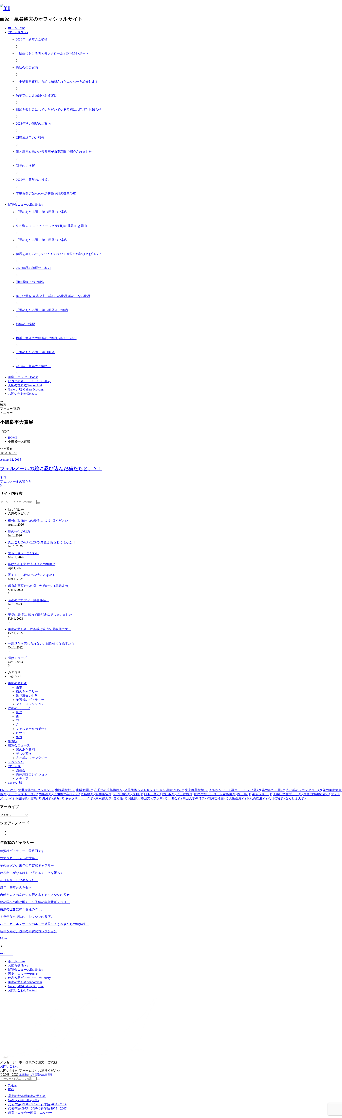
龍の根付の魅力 (19, 531)
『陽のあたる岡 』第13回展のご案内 (41, 240)
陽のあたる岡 (25, 749)
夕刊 (137, 794)
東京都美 (103, 798)
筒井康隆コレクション (32, 774)
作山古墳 (184, 794)
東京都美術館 (196, 790)
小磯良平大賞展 (28, 798)
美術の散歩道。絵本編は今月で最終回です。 (39, 629)
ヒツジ (20, 733)
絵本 (19, 687)
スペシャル (16, 762)
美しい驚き (24, 753)
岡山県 (244, 794)
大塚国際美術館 (316, 794)
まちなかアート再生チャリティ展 (235, 790)
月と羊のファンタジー (32, 757)
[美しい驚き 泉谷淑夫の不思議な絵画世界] (5, 7)
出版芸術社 (65, 790)
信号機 (120, 798)
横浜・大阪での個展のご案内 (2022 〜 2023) (46, 338)
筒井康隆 (103, 794)
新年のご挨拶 (25, 165)
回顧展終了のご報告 (30, 137)
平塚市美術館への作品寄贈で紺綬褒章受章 (46, 193)
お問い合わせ (9, 1066)
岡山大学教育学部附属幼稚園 (205, 798)
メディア (22, 778)
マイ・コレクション (30, 704)
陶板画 (46, 794)
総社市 (169, 794)
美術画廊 (237, 798)
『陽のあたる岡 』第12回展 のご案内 (42, 310)
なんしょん (295, 798)
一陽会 (175, 798)
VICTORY (122, 794)
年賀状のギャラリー (30, 699)
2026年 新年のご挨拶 (32, 39)
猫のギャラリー (27, 691)
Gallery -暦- (15, 782)
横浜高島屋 (257, 798)
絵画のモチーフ (19, 708)
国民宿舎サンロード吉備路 (215, 794)
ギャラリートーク (80, 798)
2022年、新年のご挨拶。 (33, 179)
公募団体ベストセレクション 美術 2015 (154, 790)
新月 (58, 798)
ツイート (6, 954)
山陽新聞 (84, 790)
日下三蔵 (152, 794)
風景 (19, 712)
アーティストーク (23, 794)
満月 (47, 798)
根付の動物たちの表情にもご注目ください (38, 520)
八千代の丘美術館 (109, 790)
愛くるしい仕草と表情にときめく (31, 575)
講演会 (20, 770)
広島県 (88, 794)
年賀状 (12, 741)
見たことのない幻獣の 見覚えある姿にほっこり (41, 542)
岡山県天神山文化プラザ (147, 798)
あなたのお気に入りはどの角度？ (31, 564)
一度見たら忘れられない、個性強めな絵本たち (41, 643)
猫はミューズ (17, 658)
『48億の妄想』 (66, 794)
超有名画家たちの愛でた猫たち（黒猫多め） (39, 585)
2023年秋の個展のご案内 (33, 123)
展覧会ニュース (19, 745)
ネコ (19, 737)
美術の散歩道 (17, 683)
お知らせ (14, 766)
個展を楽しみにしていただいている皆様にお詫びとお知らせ (58, 109)
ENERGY (8, 790)
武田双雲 (276, 798)
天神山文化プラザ (288, 794)
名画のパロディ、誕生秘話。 (28, 600)
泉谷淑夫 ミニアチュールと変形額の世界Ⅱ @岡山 (51, 226)
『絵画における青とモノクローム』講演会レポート (52, 53)
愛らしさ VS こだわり (23, 553)
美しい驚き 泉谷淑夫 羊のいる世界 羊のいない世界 (53, 296)
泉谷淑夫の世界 (27, 695)
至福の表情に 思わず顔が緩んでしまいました (40, 614)
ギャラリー (262, 794)
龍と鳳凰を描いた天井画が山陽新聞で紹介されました (54, 151)
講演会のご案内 (27, 67)
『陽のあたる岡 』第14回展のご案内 (41, 212)
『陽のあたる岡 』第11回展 (35, 352)
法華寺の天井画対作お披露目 (36, 95)
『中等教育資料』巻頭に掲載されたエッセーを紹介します (57, 81)
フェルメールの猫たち (32, 728)
